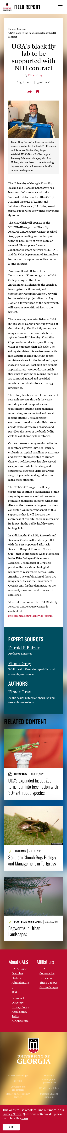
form (24, 1118)
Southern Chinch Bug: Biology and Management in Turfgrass (32, 860)
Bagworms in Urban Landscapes (24, 931)
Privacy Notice (12, 1114)
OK (11, 1127)
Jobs (14, 991)
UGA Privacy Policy (49, 1088)
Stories (21, 28)
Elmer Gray (35, 75)
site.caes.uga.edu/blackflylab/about (30, 615)
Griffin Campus (49, 987)
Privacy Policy (20, 1007)
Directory (49, 1075)
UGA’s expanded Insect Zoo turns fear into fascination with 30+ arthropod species (33, 786)
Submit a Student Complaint (49, 1095)
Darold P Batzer (24, 647)
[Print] (37, 92)
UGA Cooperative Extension (47, 973)
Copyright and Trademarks (18, 1088)
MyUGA (18, 1081)
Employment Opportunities (49, 1081)
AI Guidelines (20, 1020)
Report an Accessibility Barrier (18, 1095)
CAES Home (19, 968)
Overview (17, 973)
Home (11, 28)
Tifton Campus (49, 982)
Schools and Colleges (18, 1075)
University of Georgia (33, 1050)
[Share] (30, 92)
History (16, 977)
